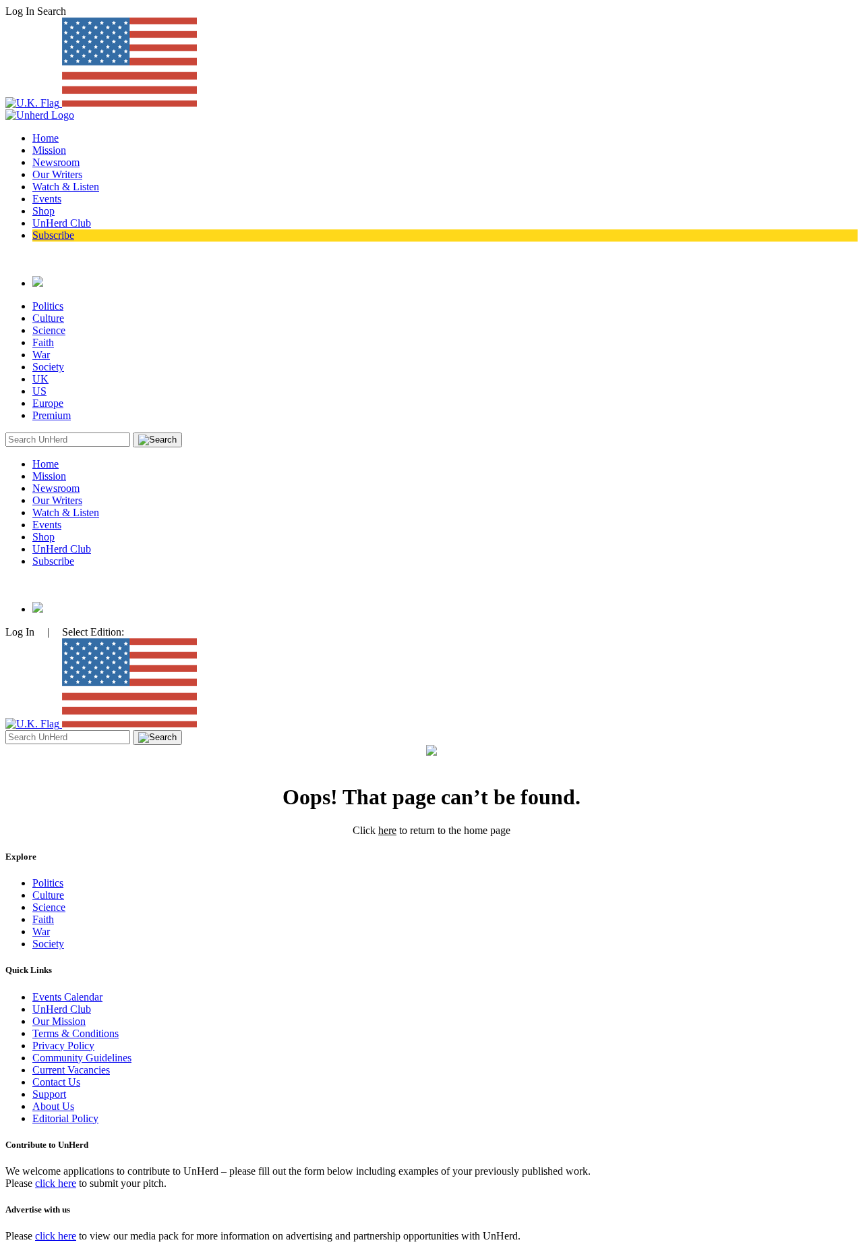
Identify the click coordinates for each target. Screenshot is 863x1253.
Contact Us (56, 1082)
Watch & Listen (65, 186)
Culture (48, 318)
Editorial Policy (65, 1118)
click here (55, 1183)
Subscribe (53, 235)
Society (48, 366)
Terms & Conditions (75, 1033)
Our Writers (57, 174)
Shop (43, 211)
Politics (47, 306)
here (387, 830)
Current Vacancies (71, 1070)
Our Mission (59, 1021)
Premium (51, 415)
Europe (47, 403)
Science (48, 330)
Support (49, 1094)
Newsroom (56, 162)
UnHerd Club (61, 223)
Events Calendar (67, 997)
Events (46, 198)
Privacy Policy (63, 1045)
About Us (53, 1106)
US (39, 391)
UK (40, 379)
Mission (49, 150)
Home (45, 138)
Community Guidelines (81, 1057)
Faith (43, 342)
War (41, 354)
